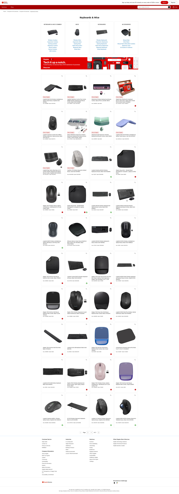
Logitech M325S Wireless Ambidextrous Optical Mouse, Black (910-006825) (125, 242)
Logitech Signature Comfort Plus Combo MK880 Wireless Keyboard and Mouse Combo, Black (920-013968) (76, 101)
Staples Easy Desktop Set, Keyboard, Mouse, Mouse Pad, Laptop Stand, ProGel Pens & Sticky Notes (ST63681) (125, 101)
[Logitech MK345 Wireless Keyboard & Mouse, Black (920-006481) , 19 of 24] (102, 230)
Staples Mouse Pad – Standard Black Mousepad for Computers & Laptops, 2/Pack (75, 207)
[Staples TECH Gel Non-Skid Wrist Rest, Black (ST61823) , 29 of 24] (53, 336)
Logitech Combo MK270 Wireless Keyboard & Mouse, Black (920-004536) (77, 277)
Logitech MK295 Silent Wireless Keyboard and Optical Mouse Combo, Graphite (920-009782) (126, 278)
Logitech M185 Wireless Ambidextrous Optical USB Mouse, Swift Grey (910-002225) (52, 243)
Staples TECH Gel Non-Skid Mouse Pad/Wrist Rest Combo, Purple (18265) (125, 383)
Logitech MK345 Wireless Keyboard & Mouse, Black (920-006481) (100, 242)
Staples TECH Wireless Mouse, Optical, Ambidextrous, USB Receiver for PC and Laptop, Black (52, 207)
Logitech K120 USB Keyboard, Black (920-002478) (77, 348)
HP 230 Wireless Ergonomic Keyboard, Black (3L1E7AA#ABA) (76, 419)
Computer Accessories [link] (24, 11)
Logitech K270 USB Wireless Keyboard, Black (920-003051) (52, 383)
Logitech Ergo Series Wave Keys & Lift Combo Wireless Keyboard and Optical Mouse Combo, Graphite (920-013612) (52, 172)
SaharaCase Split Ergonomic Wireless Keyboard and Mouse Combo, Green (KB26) (102, 135)
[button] (169, 7)
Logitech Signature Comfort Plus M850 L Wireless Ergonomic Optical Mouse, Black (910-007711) (52, 136)
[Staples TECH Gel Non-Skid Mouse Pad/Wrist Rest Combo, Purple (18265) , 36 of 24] (126, 371)
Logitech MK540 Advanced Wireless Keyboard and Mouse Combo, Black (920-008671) (125, 207)
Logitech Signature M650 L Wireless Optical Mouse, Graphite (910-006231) (52, 419)
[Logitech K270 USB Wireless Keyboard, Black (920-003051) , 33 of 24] (53, 371)
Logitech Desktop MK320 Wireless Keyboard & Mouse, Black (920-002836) (101, 171)
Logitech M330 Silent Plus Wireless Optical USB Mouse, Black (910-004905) (126, 312)
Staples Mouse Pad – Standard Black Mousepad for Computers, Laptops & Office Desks (126, 172)
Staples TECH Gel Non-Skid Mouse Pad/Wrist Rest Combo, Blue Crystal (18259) (100, 349)
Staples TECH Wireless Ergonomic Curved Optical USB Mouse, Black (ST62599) (76, 312)
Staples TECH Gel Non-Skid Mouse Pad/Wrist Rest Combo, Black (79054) (51, 277)
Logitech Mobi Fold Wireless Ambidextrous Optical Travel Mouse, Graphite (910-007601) (53, 101)
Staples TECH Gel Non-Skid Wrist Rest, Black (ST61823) (52, 348)
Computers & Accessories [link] (12, 11)
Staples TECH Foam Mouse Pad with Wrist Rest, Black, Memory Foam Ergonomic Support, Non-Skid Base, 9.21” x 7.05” (101, 278)
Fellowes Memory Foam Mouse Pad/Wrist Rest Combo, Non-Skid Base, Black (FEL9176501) (76, 243)
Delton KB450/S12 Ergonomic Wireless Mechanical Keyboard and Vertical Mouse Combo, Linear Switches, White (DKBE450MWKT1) (76, 136)
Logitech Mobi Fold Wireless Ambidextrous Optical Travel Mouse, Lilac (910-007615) (126, 135)
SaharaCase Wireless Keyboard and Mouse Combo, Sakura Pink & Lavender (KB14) (101, 100)
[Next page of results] (98, 432)
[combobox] (153, 7)
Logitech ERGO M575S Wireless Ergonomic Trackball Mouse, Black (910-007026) (126, 419)
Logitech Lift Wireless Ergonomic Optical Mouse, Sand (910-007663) (76, 171)
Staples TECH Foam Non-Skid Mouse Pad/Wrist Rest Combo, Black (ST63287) (101, 312)
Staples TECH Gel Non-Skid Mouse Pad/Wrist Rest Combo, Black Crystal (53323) (51, 313)
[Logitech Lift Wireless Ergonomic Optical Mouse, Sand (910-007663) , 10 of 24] (77, 159)
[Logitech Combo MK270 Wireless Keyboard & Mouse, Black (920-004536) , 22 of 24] (77, 265)
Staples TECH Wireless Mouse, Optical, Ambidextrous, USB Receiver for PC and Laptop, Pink (101, 384)
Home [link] (4, 11)
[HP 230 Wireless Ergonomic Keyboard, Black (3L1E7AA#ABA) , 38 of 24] (77, 407)
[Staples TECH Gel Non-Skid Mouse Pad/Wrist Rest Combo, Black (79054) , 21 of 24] (53, 265)
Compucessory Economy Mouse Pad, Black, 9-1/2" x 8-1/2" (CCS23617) (126, 348)
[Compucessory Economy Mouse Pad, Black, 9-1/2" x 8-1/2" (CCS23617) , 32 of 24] (126, 336)
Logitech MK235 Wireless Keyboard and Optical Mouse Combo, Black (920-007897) (101, 207)
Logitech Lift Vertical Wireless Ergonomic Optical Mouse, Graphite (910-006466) (101, 419)
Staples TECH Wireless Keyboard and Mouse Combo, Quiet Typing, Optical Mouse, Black (75, 384)
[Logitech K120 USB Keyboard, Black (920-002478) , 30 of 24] (77, 336)
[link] (164, 2)
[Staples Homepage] (5, 2)
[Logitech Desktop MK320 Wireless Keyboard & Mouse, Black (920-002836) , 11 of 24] (102, 159)
